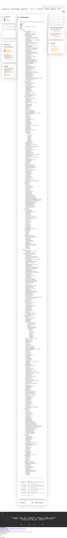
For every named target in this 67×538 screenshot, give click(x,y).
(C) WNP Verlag (26, 519)
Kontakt (16, 518)
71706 (29, 489)
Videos (25, 517)
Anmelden (6, 18)
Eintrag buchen (7, 20)
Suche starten (56, 31)
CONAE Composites (34, 492)
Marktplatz (40, 9)
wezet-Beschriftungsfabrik (35, 489)
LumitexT (32, 495)
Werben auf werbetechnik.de (46, 518)
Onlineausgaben (15, 9)
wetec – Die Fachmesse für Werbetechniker (55, 50)
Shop (59, 9)
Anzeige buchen (9, 59)
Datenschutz (23, 518)
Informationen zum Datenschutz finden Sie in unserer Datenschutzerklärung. (13, 528)
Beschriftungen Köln (34, 487)
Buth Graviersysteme (54, 48)
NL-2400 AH (28, 495)
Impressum (30, 518)
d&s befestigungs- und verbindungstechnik (37, 485)
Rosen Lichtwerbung (54, 46)
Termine (47, 9)
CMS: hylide (42, 519)
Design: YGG (34, 519)
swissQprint (53, 45)
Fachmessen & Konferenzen (7, 75)
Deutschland (24, 483)
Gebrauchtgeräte (8, 50)
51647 (29, 487)
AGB (36, 518)
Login (63, 11)
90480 (29, 492)
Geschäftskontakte (8, 51)
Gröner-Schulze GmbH (34, 483)
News (21, 517)
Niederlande (24, 495)
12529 (29, 483)
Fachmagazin (5, 9)
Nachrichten (24, 9)
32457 (29, 485)
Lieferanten (32, 9)
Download (53, 9)
